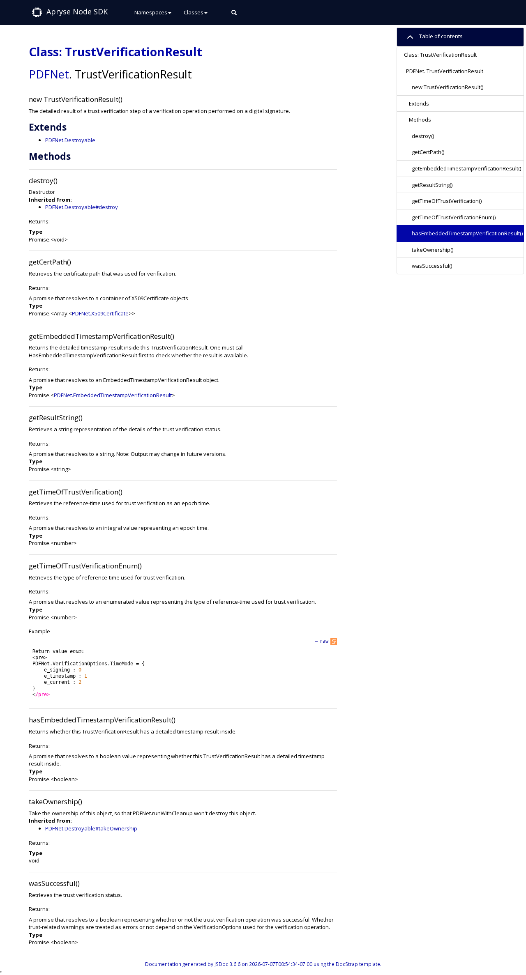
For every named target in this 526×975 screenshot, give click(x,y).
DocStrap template (358, 964)
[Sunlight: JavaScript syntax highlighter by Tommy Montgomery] (333, 641)
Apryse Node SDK (77, 11)
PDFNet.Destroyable (70, 140)
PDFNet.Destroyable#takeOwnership (91, 828)
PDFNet (49, 74)
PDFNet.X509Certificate (100, 313)
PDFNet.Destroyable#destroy (81, 207)
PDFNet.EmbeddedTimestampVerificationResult (113, 395)
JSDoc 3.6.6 (227, 964)
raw (324, 641)
